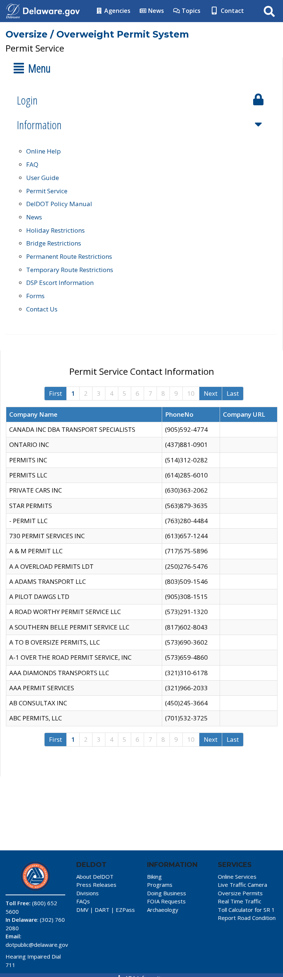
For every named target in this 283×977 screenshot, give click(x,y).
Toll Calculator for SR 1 (246, 909)
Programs (159, 884)
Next (210, 393)
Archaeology (162, 909)
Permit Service (46, 191)
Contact (231, 11)
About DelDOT (94, 876)
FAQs (83, 901)
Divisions (87, 893)
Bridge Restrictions (53, 243)
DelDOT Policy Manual (59, 204)
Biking (154, 876)
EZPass (125, 909)
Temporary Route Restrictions (69, 269)
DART (102, 909)
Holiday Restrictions (55, 230)
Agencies (116, 11)
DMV (82, 909)
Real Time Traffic (239, 901)
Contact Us (41, 309)
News (155, 11)
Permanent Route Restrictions (69, 256)
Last (233, 393)
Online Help (43, 151)
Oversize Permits (240, 893)
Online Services (237, 876)
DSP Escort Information (60, 282)
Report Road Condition (247, 917)
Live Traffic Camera (242, 884)
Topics (190, 11)
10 (191, 393)
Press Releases (96, 884)
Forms (35, 296)
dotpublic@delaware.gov (37, 944)
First (55, 393)
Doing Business (166, 893)
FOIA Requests (166, 901)
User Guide (42, 177)
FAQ (32, 164)
